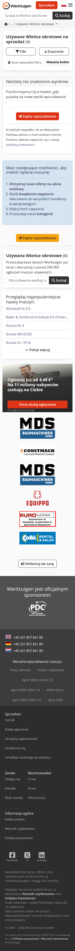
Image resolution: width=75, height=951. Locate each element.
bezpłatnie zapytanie (36, 194)
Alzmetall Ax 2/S (18, 308)
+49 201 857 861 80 (28, 637)
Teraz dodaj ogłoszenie (37, 404)
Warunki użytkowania (54, 938)
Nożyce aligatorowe (51, 670)
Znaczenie (55, 51)
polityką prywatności (20, 145)
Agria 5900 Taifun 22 (26, 700)
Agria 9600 (55, 700)
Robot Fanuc (55, 690)
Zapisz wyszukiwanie (39, 116)
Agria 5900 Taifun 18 (25, 690)
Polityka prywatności (26, 938)
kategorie (45, 214)
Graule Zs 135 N (18, 342)
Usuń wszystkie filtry (25, 62)
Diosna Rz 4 (15, 325)
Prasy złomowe (20, 670)
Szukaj (64, 15)
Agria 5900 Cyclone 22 (37, 680)
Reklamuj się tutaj (39, 563)
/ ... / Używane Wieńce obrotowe (31, 24)
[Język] (63, 5)
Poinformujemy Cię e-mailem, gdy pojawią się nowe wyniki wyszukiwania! (36, 94)
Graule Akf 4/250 (19, 334)
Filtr (22, 51)
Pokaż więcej (39, 350)
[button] (70, 5)
